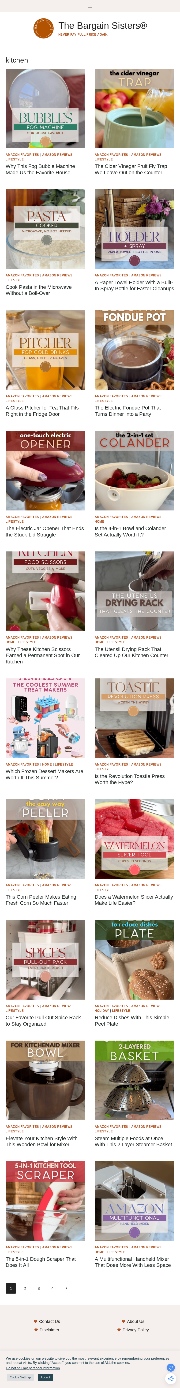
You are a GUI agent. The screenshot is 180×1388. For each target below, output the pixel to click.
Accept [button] (45, 1377)
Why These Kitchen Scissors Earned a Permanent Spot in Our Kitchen (43, 655)
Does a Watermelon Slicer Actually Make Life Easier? (134, 900)
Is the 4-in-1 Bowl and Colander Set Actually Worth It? (130, 531)
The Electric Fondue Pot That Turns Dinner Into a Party (128, 411)
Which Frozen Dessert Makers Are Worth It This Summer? (44, 774)
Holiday (102, 1010)
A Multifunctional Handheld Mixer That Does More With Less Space (133, 1262)
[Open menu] (90, 6)
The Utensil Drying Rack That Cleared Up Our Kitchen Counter (131, 652)
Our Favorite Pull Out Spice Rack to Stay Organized (43, 1021)
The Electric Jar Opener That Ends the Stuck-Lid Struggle (45, 531)
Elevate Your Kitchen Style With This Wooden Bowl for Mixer (42, 1141)
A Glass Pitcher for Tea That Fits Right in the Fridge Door (42, 411)
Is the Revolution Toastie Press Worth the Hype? (130, 779)
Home (100, 521)
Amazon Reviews (57, 154)
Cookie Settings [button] (20, 1377)
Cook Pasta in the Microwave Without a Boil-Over (39, 290)
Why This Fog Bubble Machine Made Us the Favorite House (40, 169)
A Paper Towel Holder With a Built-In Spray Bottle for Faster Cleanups (134, 285)
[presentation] (45, 108)
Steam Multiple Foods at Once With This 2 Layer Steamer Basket (133, 1141)
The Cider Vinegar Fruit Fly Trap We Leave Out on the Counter (131, 169)
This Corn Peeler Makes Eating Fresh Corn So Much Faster (41, 900)
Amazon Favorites (22, 154)
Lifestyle (15, 159)
